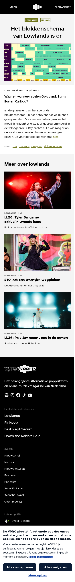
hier (55, 136)
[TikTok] (24, 395)
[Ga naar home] (37, 7)
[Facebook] (18, 395)
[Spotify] (6, 395)
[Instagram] (12, 395)
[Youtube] (30, 395)
